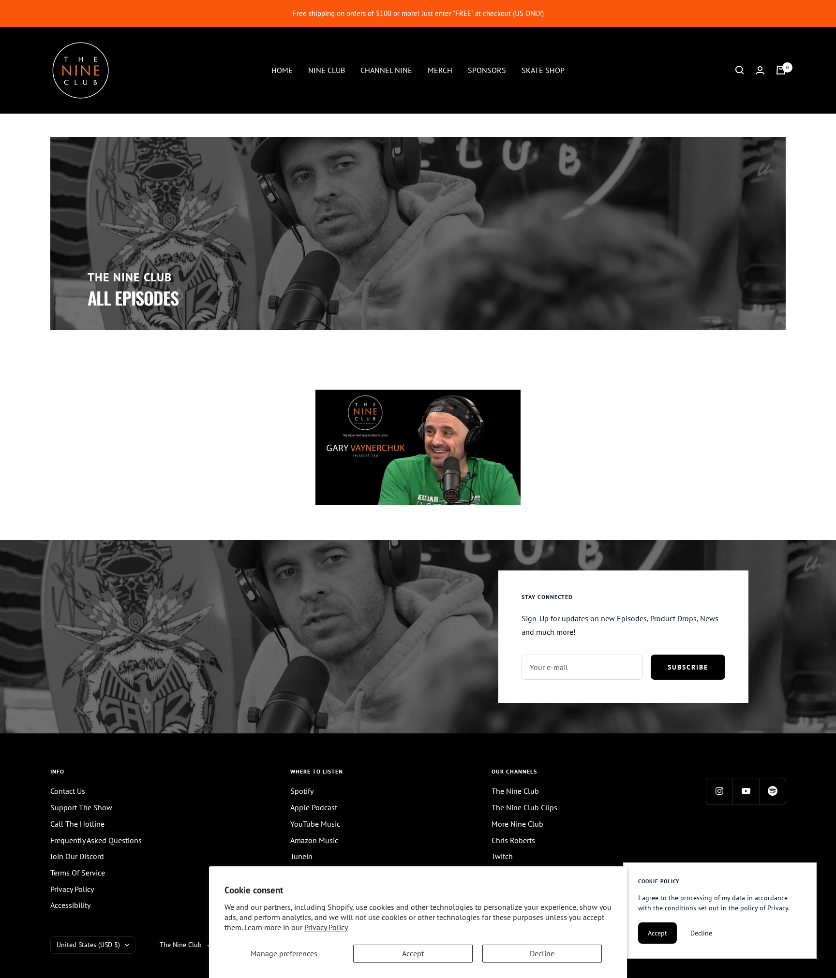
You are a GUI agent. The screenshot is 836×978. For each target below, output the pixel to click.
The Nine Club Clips (524, 807)
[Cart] (781, 70)
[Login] (760, 70)
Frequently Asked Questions (96, 840)
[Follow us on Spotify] (772, 791)
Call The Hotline (77, 824)
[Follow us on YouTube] (745, 791)
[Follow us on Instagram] (719, 791)
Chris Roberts (513, 840)
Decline (542, 953)
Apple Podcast (313, 807)
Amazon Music (314, 840)
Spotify (302, 791)
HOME (282, 69)
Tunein (301, 856)
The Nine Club (515, 791)
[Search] (739, 70)
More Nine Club (517, 824)
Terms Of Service (77, 872)
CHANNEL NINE (386, 69)
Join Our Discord (77, 856)
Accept (413, 953)
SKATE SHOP (543, 69)
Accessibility (70, 905)
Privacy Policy (326, 927)
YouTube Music (315, 824)
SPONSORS (487, 69)
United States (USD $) (88, 944)
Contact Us (67, 791)
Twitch (502, 856)
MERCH (440, 69)
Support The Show (81, 807)
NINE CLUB (326, 69)
